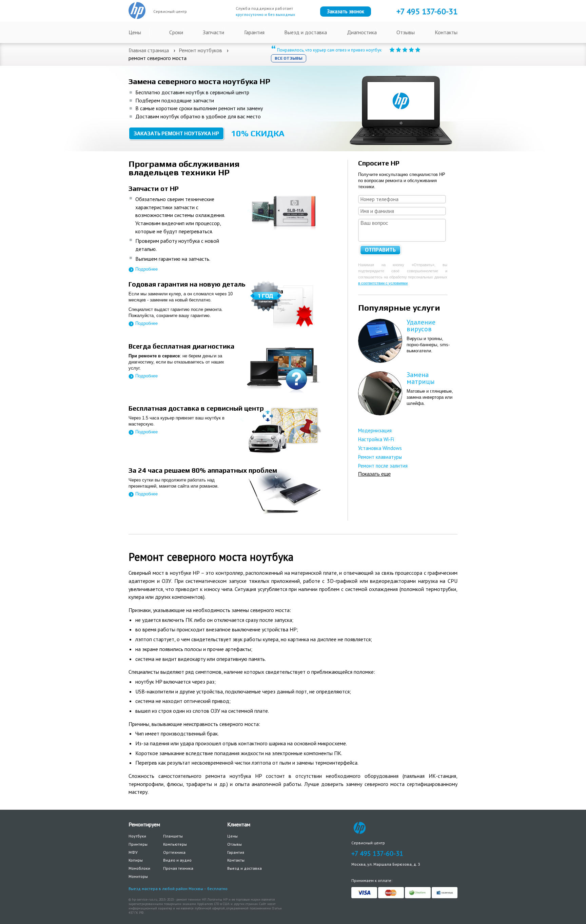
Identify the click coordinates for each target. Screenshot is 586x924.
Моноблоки (139, 868)
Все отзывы (288, 58)
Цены (135, 32)
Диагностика (362, 32)
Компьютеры (175, 844)
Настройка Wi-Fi (376, 439)
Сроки (176, 32)
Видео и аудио (177, 860)
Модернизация (375, 430)
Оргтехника (174, 852)
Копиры (136, 860)
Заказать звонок (345, 11)
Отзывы (405, 32)
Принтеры (138, 844)
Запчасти (213, 32)
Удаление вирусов (421, 325)
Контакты (446, 32)
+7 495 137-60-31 (377, 853)
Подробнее (146, 269)
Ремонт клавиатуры (380, 457)
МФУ (133, 852)
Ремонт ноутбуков (200, 50)
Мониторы (138, 876)
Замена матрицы (421, 378)
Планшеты (173, 836)
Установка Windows (380, 448)
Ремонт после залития (383, 466)
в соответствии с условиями (383, 283)
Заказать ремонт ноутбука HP (176, 133)
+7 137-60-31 (426, 11)
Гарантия (254, 32)
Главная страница (149, 50)
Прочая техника (178, 868)
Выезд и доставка (305, 32)
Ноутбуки (137, 836)
